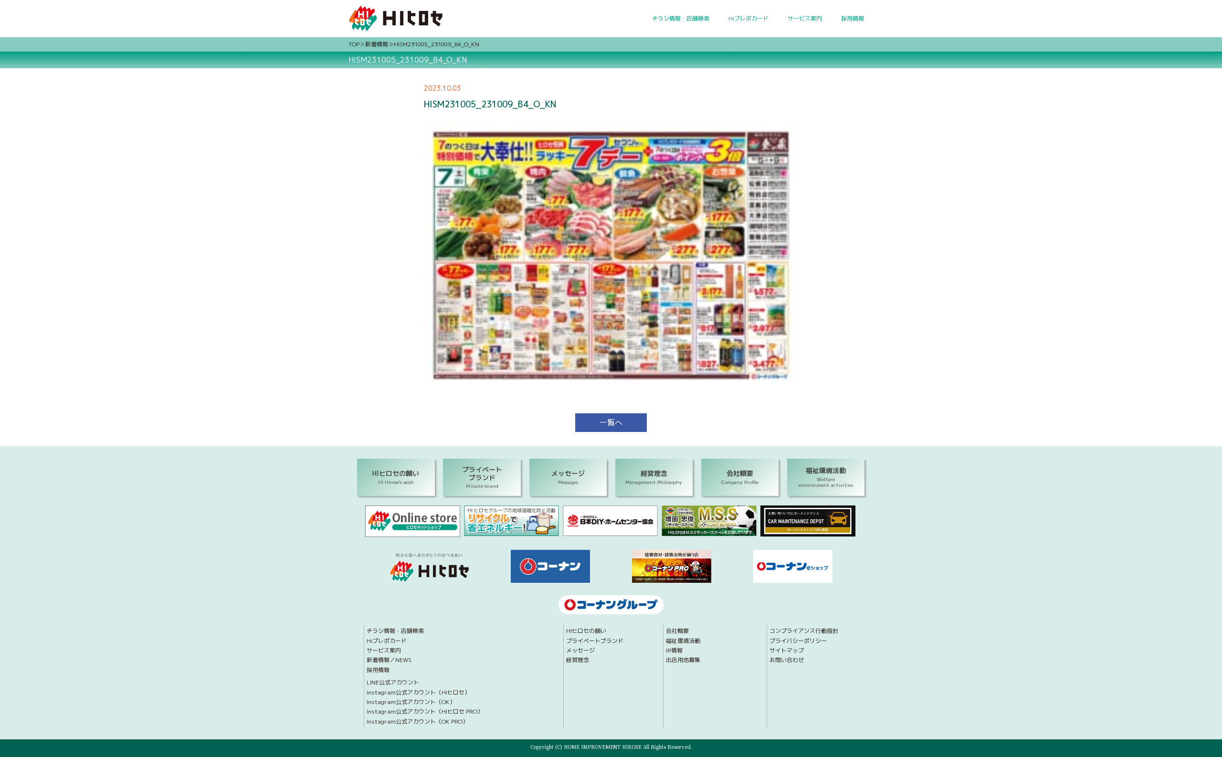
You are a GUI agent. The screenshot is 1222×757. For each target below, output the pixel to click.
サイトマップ (786, 650)
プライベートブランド (594, 641)
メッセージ (580, 650)
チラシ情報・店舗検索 (680, 18)
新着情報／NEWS (389, 660)
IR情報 (674, 650)
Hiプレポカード (748, 18)
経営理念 (577, 660)
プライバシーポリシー (798, 641)
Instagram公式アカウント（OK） (411, 702)
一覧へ (611, 422)
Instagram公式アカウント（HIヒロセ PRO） (425, 711)
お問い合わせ (786, 660)
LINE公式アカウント (393, 682)
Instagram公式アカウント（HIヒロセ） (418, 692)
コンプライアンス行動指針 (803, 631)
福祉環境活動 (683, 641)
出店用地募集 (683, 660)
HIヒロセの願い (586, 631)
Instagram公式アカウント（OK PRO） (417, 721)
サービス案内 (805, 18)
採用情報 (852, 18)
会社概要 (677, 631)
